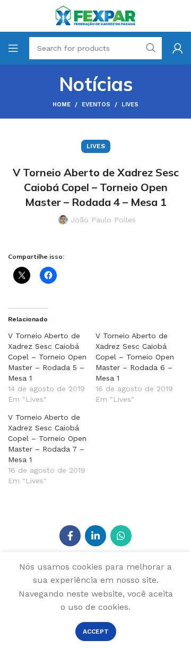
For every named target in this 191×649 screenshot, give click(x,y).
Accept (96, 631)
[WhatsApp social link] (121, 535)
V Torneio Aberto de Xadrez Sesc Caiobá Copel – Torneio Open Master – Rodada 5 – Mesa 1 (47, 356)
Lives (129, 104)
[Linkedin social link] (95, 535)
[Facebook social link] (70, 535)
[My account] (177, 48)
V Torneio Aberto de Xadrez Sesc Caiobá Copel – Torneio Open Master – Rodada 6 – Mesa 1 (135, 356)
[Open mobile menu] (13, 48)
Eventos (96, 104)
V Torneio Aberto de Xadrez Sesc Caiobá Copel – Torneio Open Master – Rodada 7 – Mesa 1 (47, 438)
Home (62, 104)
